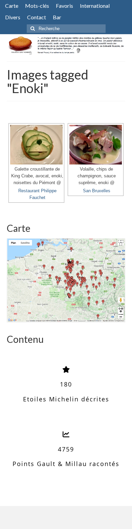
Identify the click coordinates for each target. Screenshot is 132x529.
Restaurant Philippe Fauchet (37, 194)
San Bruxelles (96, 191)
